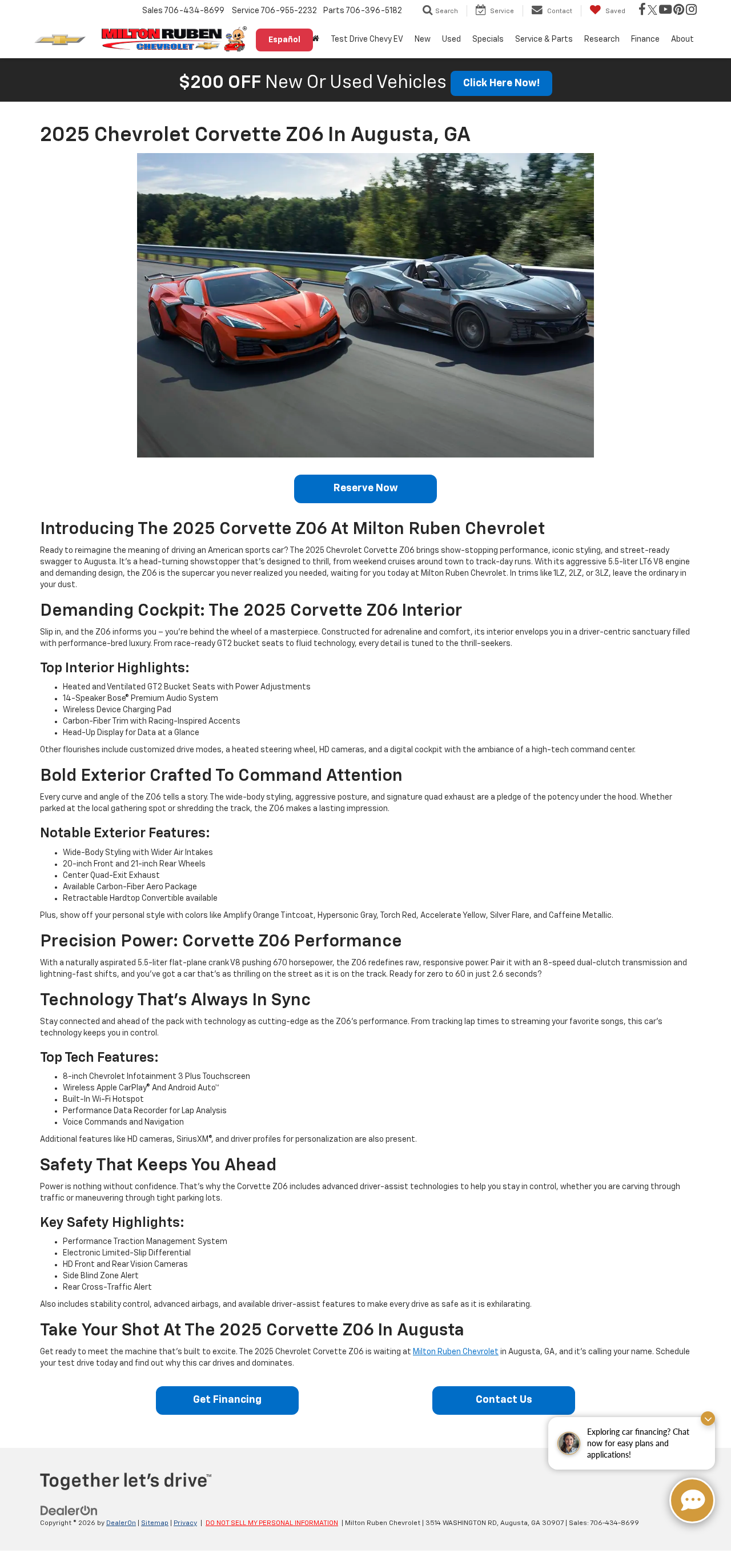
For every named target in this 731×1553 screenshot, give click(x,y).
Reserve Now (366, 488)
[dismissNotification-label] (708, 1418)
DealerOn (121, 1523)
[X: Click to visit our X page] (652, 11)
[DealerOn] (69, 1510)
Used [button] (451, 39)
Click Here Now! (501, 83)
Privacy (185, 1523)
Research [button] (602, 39)
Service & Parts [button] (544, 39)
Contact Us (504, 1400)
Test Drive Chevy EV (367, 39)
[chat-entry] (692, 1500)
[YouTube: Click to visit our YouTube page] (665, 11)
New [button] (423, 39)
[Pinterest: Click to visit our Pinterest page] (678, 11)
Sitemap (154, 1523)
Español (284, 40)
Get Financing (227, 1400)
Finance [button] (645, 39)
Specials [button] (488, 39)
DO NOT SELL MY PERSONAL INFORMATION (272, 1523)
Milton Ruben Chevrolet (456, 1352)
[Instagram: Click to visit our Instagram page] (691, 11)
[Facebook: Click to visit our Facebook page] (642, 11)
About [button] (682, 39)
